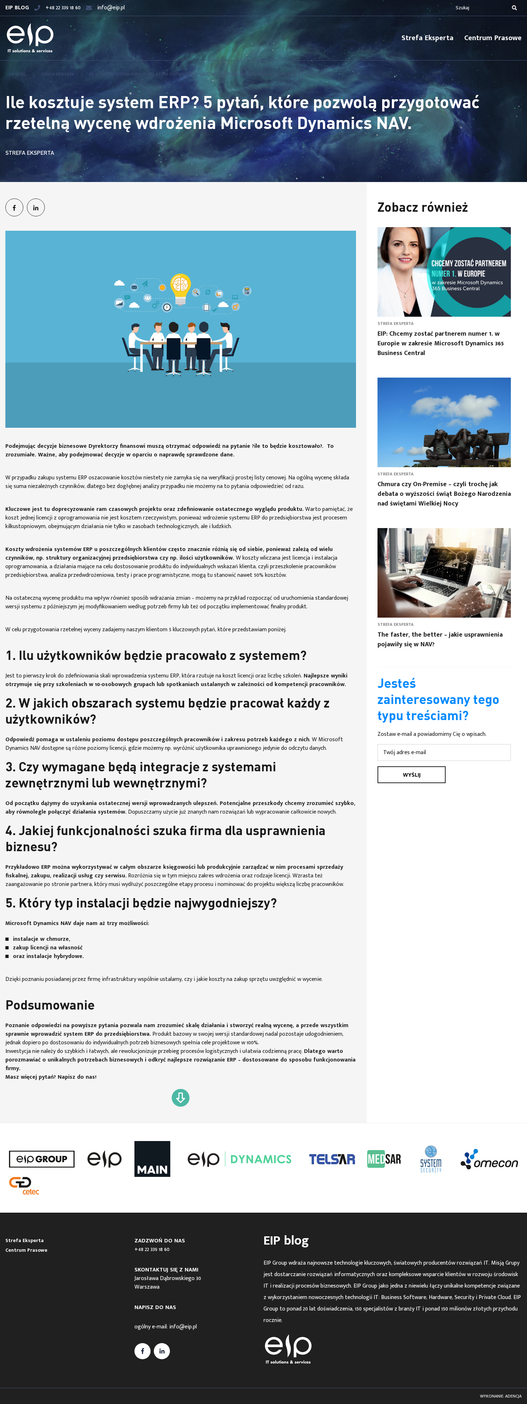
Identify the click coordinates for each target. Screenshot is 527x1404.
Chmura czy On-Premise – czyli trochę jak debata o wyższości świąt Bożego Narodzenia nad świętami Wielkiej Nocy (444, 494)
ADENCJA (513, 1396)
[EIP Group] (41, 1159)
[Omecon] (489, 1159)
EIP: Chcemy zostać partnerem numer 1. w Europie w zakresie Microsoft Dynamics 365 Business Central (441, 344)
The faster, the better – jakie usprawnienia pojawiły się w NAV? (440, 639)
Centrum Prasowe (493, 38)
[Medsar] (384, 1159)
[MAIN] (152, 1159)
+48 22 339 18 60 (152, 1249)
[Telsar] (332, 1159)
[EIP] (104, 1159)
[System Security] (430, 1159)
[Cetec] (24, 1186)
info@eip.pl (183, 1327)
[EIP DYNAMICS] (239, 1159)
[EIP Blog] (30, 38)
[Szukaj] (514, 8)
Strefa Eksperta (428, 38)
